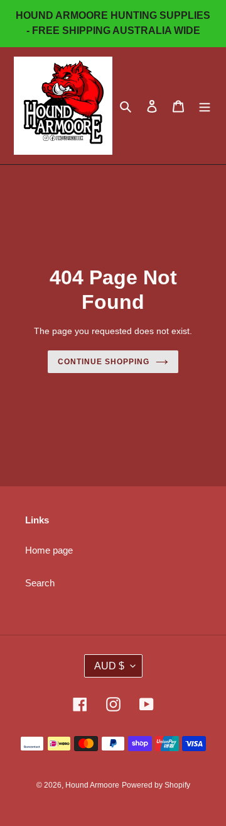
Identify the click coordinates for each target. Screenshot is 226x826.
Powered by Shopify (156, 785)
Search (40, 583)
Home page (49, 550)
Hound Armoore (92, 785)
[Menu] (204, 106)
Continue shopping (103, 361)
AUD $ (109, 666)
